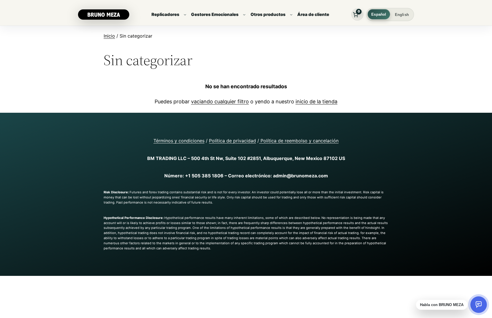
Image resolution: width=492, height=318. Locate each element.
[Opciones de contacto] (478, 304)
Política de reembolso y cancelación (299, 140)
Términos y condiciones (178, 140)
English (402, 15)
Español (378, 14)
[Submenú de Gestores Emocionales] (244, 14)
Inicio (109, 36)
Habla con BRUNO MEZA (442, 305)
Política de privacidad (232, 140)
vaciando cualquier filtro (220, 101)
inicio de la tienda (316, 101)
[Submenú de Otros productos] (291, 14)
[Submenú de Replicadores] (185, 14)
